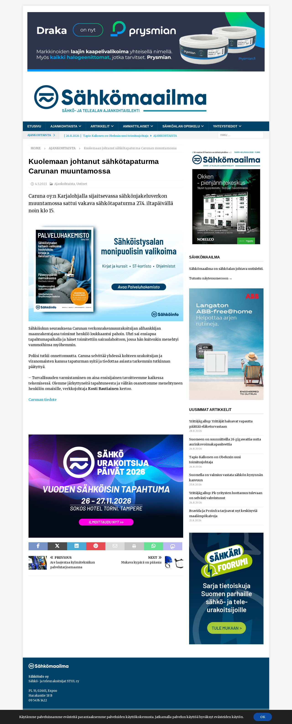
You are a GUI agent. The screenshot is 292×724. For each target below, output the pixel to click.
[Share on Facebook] (38, 546)
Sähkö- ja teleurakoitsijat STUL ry (54, 681)
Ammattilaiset (136, 126)
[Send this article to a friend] (115, 546)
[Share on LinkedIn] (76, 546)
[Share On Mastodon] (172, 546)
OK (262, 717)
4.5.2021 (41, 184)
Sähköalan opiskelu (181, 126)
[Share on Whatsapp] (153, 546)
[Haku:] (240, 135)
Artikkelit (100, 126)
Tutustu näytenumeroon (208, 278)
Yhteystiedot (225, 126)
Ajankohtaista (63, 126)
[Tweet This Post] (57, 546)
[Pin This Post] (95, 546)
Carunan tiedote (43, 400)
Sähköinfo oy (39, 677)
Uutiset (81, 184)
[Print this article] (134, 546)
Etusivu (34, 126)
